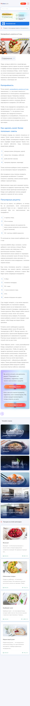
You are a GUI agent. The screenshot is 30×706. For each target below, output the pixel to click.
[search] (27, 8)
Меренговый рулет (9, 639)
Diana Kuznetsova (8, 52)
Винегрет (6, 543)
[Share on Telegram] (2, 413)
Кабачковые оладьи (9, 576)
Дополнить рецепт (15, 387)
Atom (4, 4)
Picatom (5, 28)
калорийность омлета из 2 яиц (19, 89)
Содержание (7, 58)
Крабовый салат (8, 608)
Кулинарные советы (14, 28)
